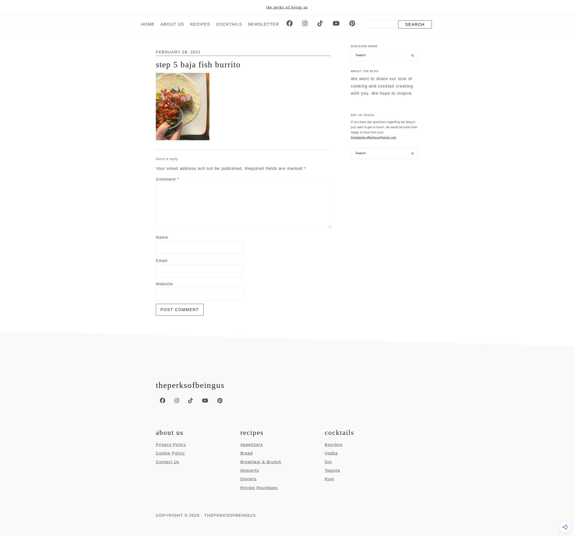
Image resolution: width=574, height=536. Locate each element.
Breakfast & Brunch (261, 462)
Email (162, 260)
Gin (328, 462)
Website (164, 284)
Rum (329, 479)
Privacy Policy (171, 444)
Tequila (332, 470)
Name (162, 237)
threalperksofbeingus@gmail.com (373, 137)
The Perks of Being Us (287, 7)
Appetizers (251, 444)
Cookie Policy (170, 453)
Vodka (331, 453)
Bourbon (333, 444)
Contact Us (167, 462)
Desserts (249, 470)
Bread (246, 453)
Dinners (248, 479)
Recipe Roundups (259, 488)
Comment (167, 179)
